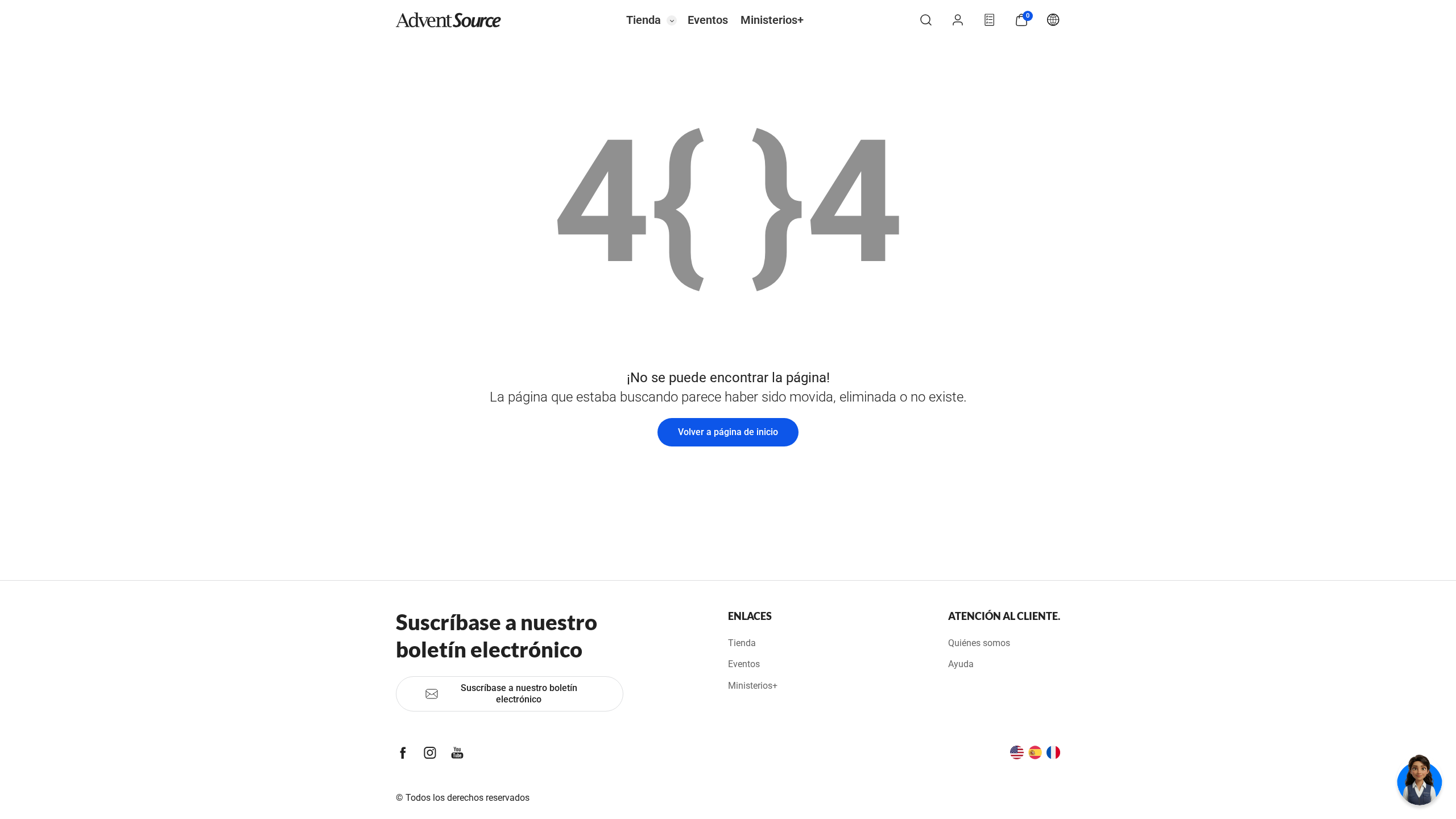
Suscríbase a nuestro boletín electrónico (519, 693)
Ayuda (961, 664)
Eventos (708, 20)
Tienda (643, 20)
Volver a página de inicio (728, 432)
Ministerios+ (772, 20)
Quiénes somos (979, 643)
